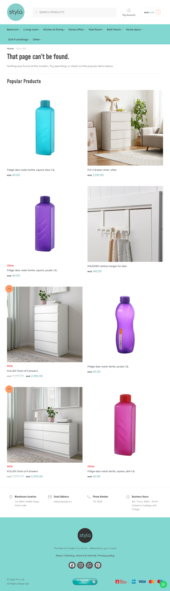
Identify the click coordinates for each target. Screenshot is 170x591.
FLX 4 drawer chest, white (102, 169)
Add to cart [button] (44, 182)
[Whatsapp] (89, 565)
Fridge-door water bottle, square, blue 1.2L (31, 169)
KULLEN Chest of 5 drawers (22, 370)
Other (10, 265)
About (59, 555)
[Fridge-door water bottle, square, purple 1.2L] (45, 224)
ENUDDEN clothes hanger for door (107, 266)
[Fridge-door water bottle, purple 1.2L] (125, 324)
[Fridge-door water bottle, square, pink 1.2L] (125, 425)
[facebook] (72, 565)
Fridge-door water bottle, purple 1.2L (108, 366)
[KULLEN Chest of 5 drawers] (45, 324)
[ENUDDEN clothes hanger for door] (125, 224)
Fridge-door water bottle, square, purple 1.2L (32, 270)
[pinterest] (97, 565)
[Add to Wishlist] (78, 94)
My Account (129, 14)
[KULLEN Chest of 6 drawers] (45, 425)
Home (10, 48)
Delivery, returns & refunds (80, 555)
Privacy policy (106, 555)
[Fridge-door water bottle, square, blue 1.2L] (45, 128)
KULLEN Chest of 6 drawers (22, 471)
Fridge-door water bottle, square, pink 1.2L (111, 471)
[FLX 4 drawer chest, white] (125, 128)
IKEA (10, 366)
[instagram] (80, 565)
